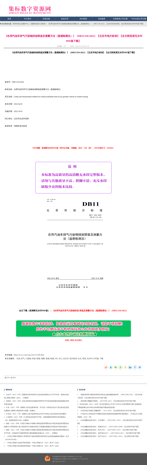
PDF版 (96, 358)
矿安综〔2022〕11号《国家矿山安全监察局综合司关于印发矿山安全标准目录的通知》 (36, 414)
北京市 (66, 358)
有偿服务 (101, 19)
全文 (79, 358)
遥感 (47, 358)
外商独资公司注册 (120, 19)
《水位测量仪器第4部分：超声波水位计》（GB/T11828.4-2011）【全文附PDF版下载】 (110, 433)
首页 (9, 19)
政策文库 (64, 19)
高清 (84, 358)
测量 (43, 358)
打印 (8, 377)
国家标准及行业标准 (38, 24)
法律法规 (46, 19)
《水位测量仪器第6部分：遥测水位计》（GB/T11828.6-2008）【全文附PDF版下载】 (109, 427)
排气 (23, 358)
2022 (60, 358)
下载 (101, 358)
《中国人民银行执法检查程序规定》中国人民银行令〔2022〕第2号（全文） (33, 446)
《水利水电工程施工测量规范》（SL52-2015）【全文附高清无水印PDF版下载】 (108, 411)
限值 (38, 358)
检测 (52, 358)
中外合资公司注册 (138, 19)
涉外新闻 (83, 19)
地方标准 (73, 358)
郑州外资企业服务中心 (21, 24)
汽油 (18, 358)
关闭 (14, 377)
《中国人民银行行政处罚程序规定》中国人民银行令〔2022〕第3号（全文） (33, 443)
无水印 (89, 358)
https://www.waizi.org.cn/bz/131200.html (29, 355)
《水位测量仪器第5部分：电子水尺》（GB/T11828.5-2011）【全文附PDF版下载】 (109, 430)
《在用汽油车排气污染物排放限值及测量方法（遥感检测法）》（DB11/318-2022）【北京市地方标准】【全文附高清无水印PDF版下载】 (95, 24)
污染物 (28, 358)
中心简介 (27, 19)
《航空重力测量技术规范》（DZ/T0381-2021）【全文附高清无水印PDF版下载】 (108, 401)
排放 (34, 358)
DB (56, 358)
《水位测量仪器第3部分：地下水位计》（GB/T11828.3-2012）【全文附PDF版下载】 (109, 436)
